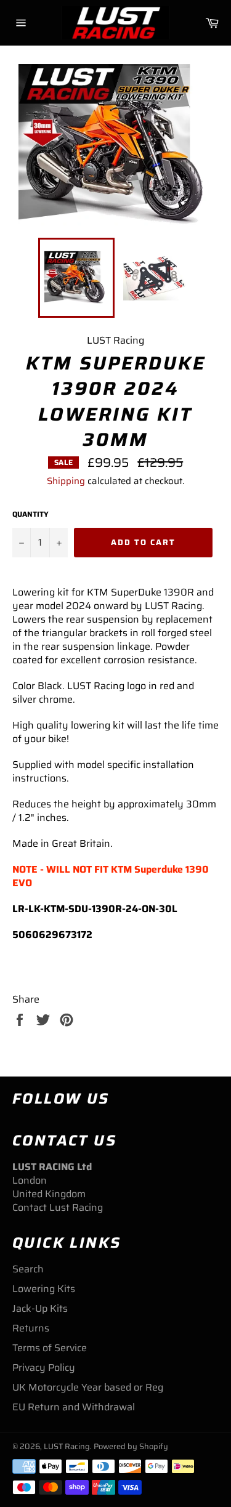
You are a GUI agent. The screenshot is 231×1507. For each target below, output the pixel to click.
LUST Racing (67, 1446)
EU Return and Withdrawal (73, 1407)
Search (28, 1269)
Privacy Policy (43, 1367)
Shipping (66, 481)
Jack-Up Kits (40, 1308)
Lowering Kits (43, 1288)
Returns (30, 1328)
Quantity (30, 514)
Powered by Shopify (131, 1446)
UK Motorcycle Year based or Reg (87, 1387)
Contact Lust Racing (57, 1207)
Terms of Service (49, 1347)
